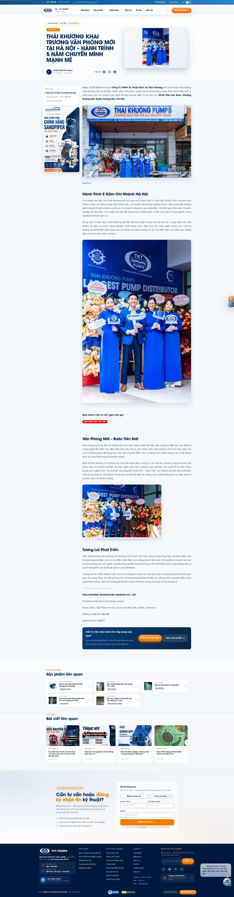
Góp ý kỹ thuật (160, 796)
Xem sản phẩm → (175, 638)
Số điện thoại (154, 801)
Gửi (186, 861)
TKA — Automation (141, 884)
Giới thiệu (137, 853)
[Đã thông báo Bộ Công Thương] (113, 892)
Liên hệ (149, 10)
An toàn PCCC (112, 872)
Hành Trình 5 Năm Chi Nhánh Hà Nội (61, 93)
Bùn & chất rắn (112, 876)
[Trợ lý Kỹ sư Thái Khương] (227, 882)
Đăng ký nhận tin (134, 796)
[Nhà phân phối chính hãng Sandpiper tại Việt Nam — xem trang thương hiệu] (61, 139)
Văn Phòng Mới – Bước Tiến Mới (58, 97)
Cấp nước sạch (113, 857)
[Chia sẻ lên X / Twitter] (109, 72)
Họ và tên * (125, 801)
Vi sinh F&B (110, 864)
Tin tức (139, 10)
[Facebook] (163, 869)
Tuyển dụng (173, 2)
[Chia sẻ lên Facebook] (104, 72)
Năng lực (85, 10)
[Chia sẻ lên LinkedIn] (115, 72)
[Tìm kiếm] (168, 10)
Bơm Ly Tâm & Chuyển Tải (89, 853)
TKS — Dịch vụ (139, 881)
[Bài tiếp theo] (187, 742)
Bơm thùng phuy (113, 879)
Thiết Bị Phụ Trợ (85, 861)
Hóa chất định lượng (115, 868)
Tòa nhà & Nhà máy (114, 861)
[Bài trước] (46, 742)
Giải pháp (114, 10)
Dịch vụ (128, 10)
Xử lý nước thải (112, 853)
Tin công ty (53, 29)
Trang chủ (53, 23)
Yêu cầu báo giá (150, 638)
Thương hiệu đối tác (87, 864)
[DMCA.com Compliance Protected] (129, 892)
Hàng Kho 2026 (85, 868)
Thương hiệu (160, 2)
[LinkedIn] (181, 869)
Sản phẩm (98, 10)
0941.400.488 (51, 866)
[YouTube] (169, 869)
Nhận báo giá (186, 892)
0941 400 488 (142, 827)
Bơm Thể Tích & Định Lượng (90, 857)
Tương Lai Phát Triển (54, 101)
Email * (123, 811)
